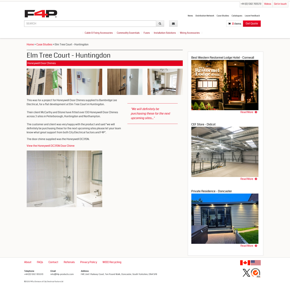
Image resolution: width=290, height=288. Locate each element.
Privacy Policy (88, 262)
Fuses (147, 32)
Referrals (69, 262)
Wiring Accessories (190, 32)
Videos (267, 4)
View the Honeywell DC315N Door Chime (51, 146)
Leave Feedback (252, 15)
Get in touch (280, 4)
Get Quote (252, 23)
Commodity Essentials (128, 32)
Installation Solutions (165, 32)
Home (30, 44)
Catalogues (237, 15)
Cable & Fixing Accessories (99, 32)
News (190, 15)
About (27, 262)
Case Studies (223, 15)
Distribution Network (205, 15)
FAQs (40, 262)
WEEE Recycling (112, 262)
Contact (53, 262)
